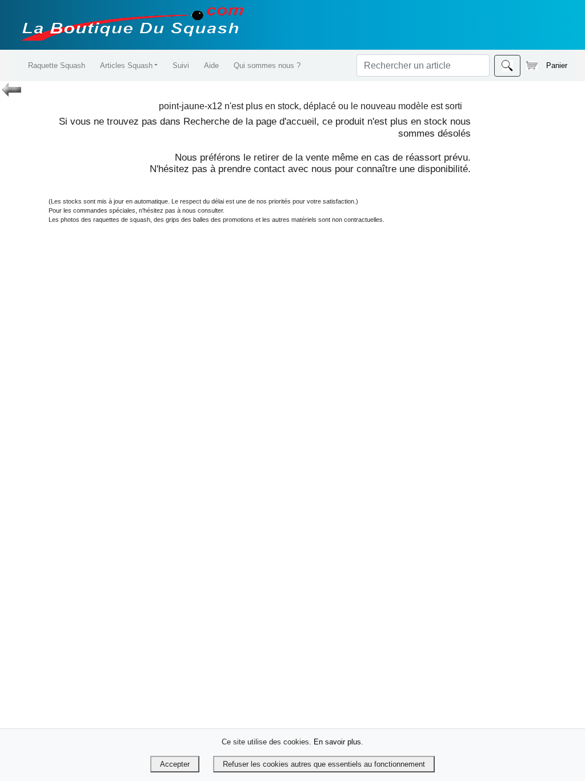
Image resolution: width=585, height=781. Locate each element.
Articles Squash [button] (126, 65)
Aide (211, 65)
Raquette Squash (56, 65)
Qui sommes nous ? (267, 65)
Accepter (175, 764)
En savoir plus (337, 742)
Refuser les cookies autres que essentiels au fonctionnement (324, 764)
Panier (556, 65)
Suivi (181, 65)
